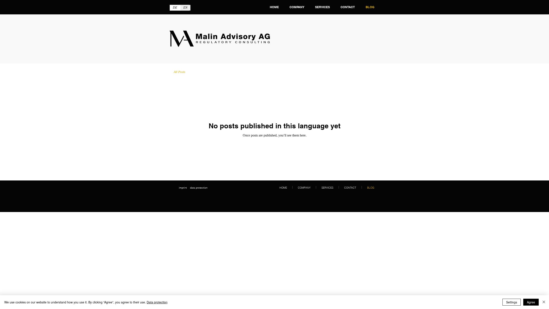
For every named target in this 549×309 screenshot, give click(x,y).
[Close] (543, 302)
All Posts (179, 72)
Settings (511, 302)
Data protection (157, 302)
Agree (531, 302)
